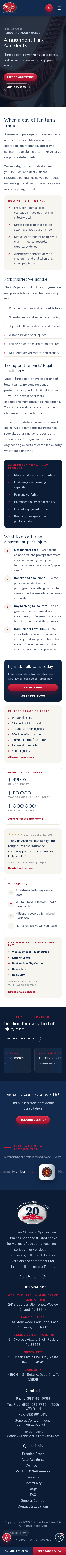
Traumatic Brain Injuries (28, 729)
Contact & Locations (33, 1506)
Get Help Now (33, 687)
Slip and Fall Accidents (27, 723)
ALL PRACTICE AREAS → (22, 1038)
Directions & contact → (23, 991)
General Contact (33, 1500)
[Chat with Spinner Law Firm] (59, 1537)
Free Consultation (20, 77)
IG (37, 1276)
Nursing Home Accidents (29, 740)
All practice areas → (21, 756)
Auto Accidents (33, 1459)
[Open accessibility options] (6, 1537)
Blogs (33, 1489)
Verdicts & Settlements (33, 1471)
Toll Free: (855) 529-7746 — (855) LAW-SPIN (33, 1406)
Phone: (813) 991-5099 (33, 1398)
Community (33, 1483)
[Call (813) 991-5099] (49, 8)
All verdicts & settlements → (27, 818)
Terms (32, 1539)
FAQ (33, 1495)
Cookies (45, 1539)
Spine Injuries (21, 751)
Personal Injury (22, 718)
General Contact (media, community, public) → (33, 1422)
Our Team (33, 1465)
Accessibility (18, 1532)
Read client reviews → (22, 868)
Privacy (20, 1539)
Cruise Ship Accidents (27, 745)
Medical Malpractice (26, 734)
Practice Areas (13, 28)
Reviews (33, 1477)
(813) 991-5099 (18, 1551)
